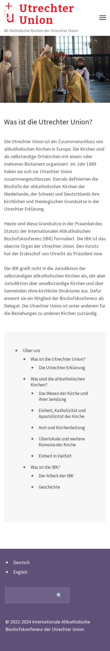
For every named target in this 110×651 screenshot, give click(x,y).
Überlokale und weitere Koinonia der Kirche (62, 442)
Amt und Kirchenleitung (62, 428)
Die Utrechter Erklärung (62, 368)
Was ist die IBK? (45, 467)
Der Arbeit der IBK (56, 476)
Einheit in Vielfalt (55, 456)
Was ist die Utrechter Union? (58, 359)
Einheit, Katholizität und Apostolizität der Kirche (62, 413)
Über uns (31, 350)
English (20, 572)
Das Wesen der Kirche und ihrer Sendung (63, 396)
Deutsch (21, 562)
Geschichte (49, 487)
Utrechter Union (46, 14)
